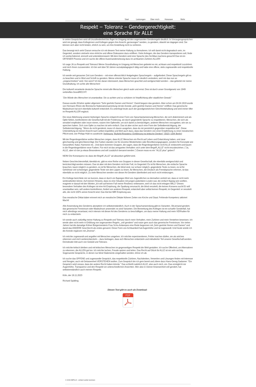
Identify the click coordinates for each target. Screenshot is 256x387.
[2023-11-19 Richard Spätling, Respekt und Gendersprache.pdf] (128, 300)
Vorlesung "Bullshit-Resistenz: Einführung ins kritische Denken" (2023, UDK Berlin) (142, 134)
